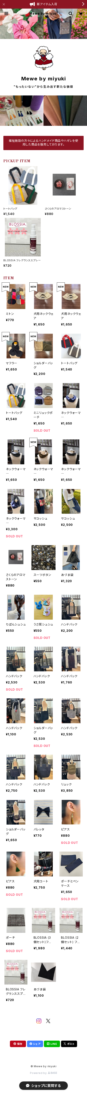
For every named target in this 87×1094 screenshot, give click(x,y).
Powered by (39, 1073)
